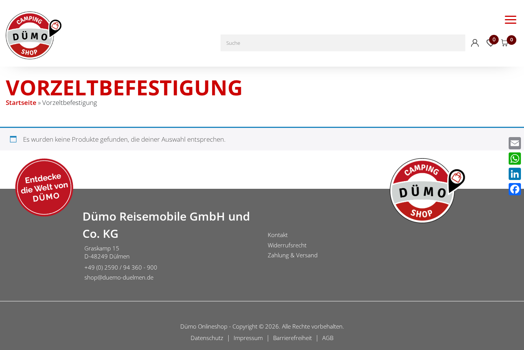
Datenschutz (207, 338)
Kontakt (278, 235)
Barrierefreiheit (292, 338)
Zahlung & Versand (293, 255)
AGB (327, 338)
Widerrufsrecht (287, 245)
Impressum (248, 338)
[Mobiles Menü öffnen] (510, 19)
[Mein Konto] (475, 43)
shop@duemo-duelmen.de (118, 277)
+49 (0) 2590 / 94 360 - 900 (120, 267)
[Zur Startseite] (38, 246)
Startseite (21, 102)
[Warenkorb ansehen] (505, 43)
